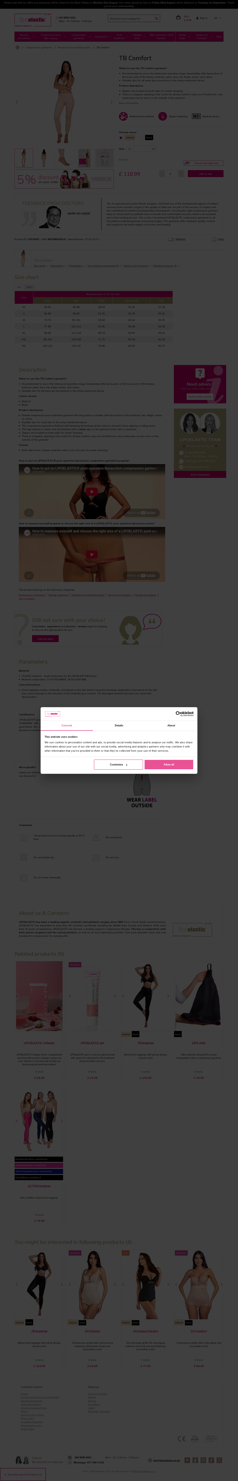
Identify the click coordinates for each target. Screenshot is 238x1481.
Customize (116, 764)
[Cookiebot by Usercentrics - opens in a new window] (178, 714)
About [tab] (171, 725)
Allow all (169, 764)
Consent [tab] (67, 725)
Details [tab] (119, 725)
